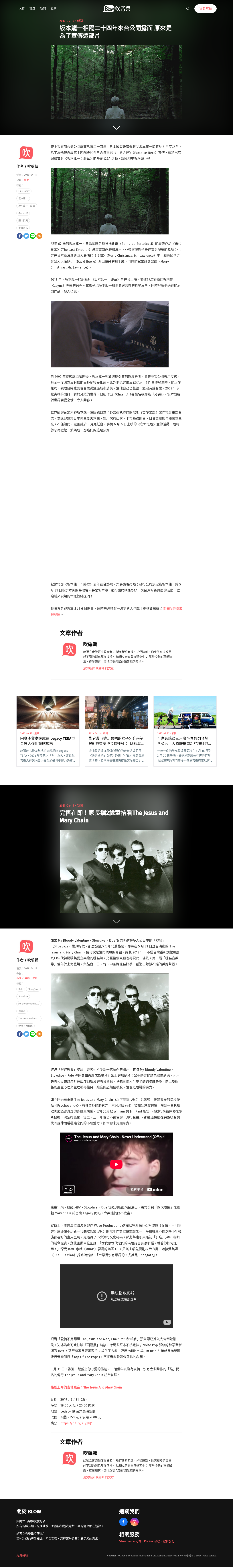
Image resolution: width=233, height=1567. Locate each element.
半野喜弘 (23, 227)
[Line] (33, 236)
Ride (20, 989)
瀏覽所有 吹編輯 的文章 (98, 668)
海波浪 (21, 1011)
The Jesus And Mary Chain (30, 1018)
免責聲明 (22, 1555)
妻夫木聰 (23, 213)
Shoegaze (33, 989)
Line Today (23, 191)
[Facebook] (20, 236)
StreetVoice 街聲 (130, 1541)
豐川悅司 (23, 220)
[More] (39, 236)
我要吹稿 (205, 9)
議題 (32, 8)
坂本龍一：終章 (26, 205)
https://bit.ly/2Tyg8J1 (76, 1423)
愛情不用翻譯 (25, 1026)
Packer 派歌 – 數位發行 (159, 1541)
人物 (22, 8)
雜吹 (53, 8)
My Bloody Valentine (29, 1003)
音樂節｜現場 (29, 978)
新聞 (43, 8)
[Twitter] (26, 236)
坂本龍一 (23, 198)
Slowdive (23, 996)
